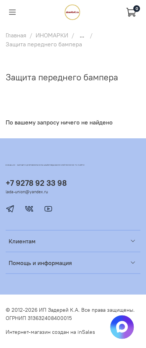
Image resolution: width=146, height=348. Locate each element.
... (82, 35)
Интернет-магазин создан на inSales (50, 332)
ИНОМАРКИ (52, 35)
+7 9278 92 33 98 (36, 183)
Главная (16, 35)
